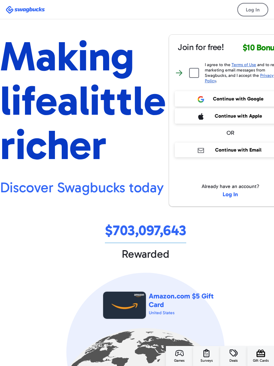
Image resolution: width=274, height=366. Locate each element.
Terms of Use (244, 64)
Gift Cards (261, 360)
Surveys (207, 360)
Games (179, 360)
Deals (233, 360)
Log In (253, 10)
